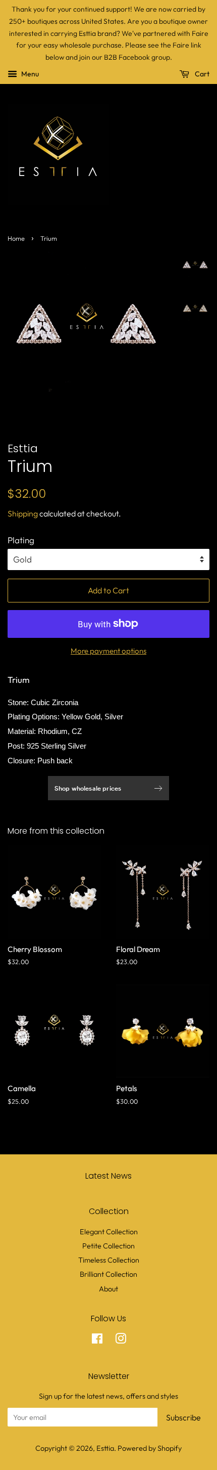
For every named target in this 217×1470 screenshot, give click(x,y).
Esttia (105, 1448)
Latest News (108, 1176)
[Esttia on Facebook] (97, 1340)
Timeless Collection (108, 1260)
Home (16, 238)
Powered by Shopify (150, 1448)
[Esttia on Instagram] (120, 1340)
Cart (201, 73)
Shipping (23, 513)
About (108, 1288)
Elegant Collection (109, 1231)
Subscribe (183, 1417)
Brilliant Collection (108, 1274)
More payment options (108, 651)
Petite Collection (108, 1245)
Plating (21, 540)
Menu (29, 73)
